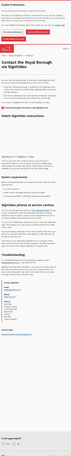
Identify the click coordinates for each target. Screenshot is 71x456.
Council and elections (16, 55)
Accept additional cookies (13, 39)
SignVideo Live (7, 157)
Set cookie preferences (12, 32)
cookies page (59, 25)
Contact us (29, 55)
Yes (8, 444)
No (18, 444)
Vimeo (31, 157)
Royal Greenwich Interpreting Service (17, 334)
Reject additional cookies (38, 32)
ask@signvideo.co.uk (12, 290)
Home (4, 55)
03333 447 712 (9, 297)
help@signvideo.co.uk (10, 263)
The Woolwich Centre (40, 210)
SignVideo (22, 157)
